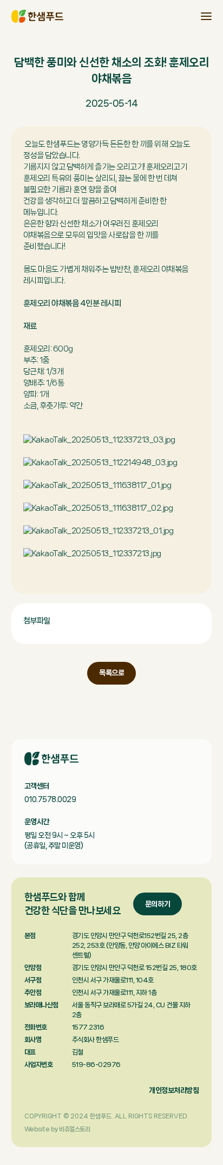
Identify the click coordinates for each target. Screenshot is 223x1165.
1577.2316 (88, 1027)
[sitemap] (206, 16)
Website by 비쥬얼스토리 (57, 1129)
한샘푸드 (37, 16)
